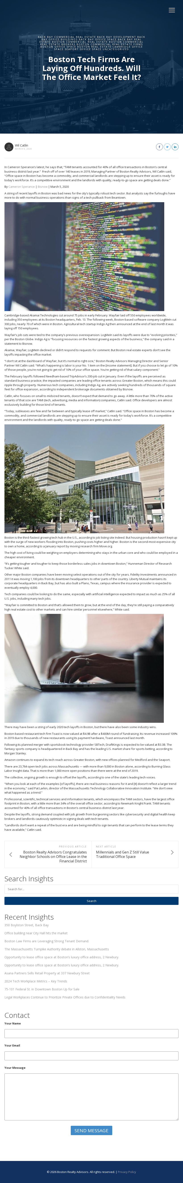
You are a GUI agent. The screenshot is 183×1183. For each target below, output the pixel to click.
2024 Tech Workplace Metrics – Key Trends (35, 981)
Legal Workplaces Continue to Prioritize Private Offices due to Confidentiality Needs (64, 997)
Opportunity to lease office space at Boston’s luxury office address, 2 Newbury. (61, 957)
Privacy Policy (127, 1172)
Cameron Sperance (21, 187)
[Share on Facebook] (159, 146)
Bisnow (43, 187)
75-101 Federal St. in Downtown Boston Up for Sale (41, 989)
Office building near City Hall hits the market (36, 933)
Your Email (12, 1045)
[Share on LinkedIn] (175, 146)
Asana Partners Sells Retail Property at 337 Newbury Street (47, 973)
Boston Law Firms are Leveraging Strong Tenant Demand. (46, 941)
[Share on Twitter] (167, 146)
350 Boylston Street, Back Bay (26, 925)
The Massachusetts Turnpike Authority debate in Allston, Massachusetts (56, 949)
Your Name (12, 1023)
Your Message (14, 1068)
